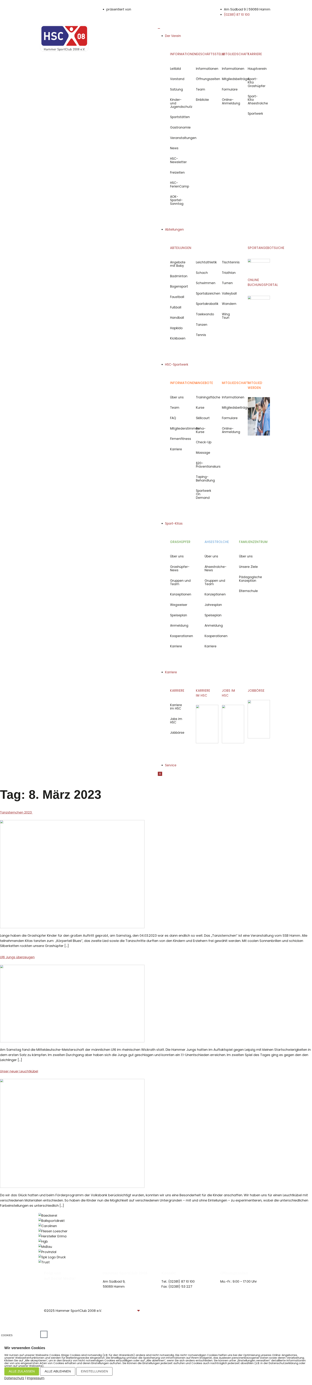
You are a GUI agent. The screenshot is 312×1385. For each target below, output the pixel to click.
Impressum (35, 1378)
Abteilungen (174, 229)
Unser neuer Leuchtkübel (19, 1071)
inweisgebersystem (253, 1316)
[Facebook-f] (45, 1283)
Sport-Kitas (174, 523)
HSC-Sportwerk (176, 364)
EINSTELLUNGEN (94, 1371)
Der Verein (173, 36)
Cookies (6, 1335)
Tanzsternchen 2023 (16, 812)
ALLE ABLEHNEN (58, 1371)
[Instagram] (49, 1283)
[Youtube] (53, 1283)
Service (170, 765)
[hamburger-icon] (159, 28)
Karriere (171, 672)
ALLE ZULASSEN (22, 1371)
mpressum (232, 1311)
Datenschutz (257, 1311)
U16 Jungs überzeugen (17, 957)
